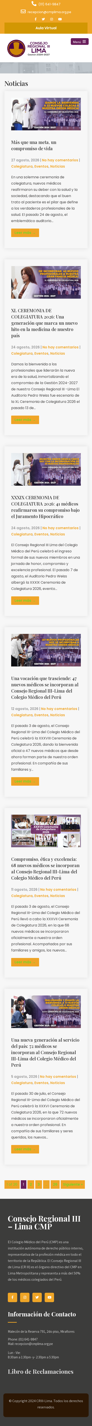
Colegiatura (22, 166)
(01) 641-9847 (49, 4)
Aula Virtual (46, 28)
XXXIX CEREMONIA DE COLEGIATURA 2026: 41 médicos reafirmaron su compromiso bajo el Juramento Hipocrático (45, 506)
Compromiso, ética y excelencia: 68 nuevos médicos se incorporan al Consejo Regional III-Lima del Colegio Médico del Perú (45, 868)
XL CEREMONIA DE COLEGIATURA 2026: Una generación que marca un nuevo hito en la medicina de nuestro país (44, 322)
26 (55, 1184)
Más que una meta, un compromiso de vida (33, 145)
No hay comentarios (60, 160)
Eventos (41, 166)
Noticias (57, 166)
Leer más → (25, 232)
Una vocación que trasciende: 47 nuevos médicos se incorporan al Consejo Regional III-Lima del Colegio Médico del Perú (44, 687)
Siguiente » (73, 1184)
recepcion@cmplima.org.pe (49, 12)
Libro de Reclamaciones (40, 1371)
